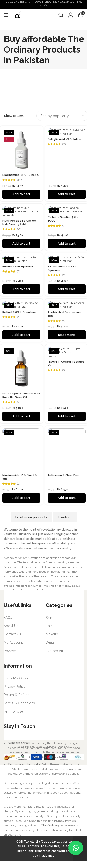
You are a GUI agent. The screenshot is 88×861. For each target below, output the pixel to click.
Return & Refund (17, 695)
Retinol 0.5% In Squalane (19, 312)
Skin (49, 618)
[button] (75, 848)
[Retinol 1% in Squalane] (21, 259)
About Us (11, 626)
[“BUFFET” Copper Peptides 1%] (67, 352)
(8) (18, 271)
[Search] (61, 15)
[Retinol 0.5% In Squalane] (21, 304)
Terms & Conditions (19, 703)
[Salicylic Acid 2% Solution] (67, 132)
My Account (13, 642)
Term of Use (13, 711)
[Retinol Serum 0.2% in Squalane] (67, 259)
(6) (63, 370)
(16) (64, 144)
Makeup (52, 634)
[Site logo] (17, 14)
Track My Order (16, 678)
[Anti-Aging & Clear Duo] (67, 449)
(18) (19, 229)
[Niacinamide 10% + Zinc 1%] (21, 149)
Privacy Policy (15, 686)
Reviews (10, 651)
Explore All (54, 651)
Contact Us (12, 634)
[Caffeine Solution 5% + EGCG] (67, 209)
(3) (63, 321)
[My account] (71, 15)
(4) (18, 402)
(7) (63, 226)
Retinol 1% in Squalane (17, 266)
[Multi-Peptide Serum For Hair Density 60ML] (21, 211)
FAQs (8, 618)
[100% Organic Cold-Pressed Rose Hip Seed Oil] (21, 368)
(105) (19, 180)
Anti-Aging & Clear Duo (63, 475)
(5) (18, 317)
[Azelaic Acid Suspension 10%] (67, 304)
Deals (50, 642)
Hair (49, 626)
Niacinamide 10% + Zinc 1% (20, 175)
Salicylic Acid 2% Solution (64, 139)
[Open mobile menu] (6, 15)
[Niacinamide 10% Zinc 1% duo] (21, 449)
